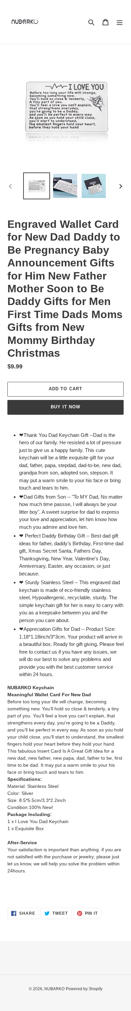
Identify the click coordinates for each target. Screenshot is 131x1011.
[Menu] (120, 22)
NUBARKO (54, 989)
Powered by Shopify (84, 989)
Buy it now (65, 406)
